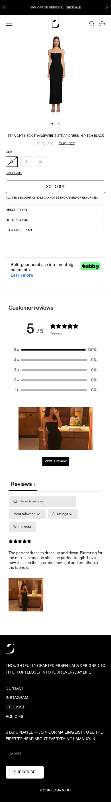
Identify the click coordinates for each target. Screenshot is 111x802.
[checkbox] (22, 527)
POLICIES (14, 717)
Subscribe (25, 772)
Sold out (55, 187)
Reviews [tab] (23, 484)
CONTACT (15, 688)
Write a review (56, 461)
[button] (55, 350)
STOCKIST (15, 707)
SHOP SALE (73, 7)
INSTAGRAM (17, 698)
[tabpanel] (55, 555)
